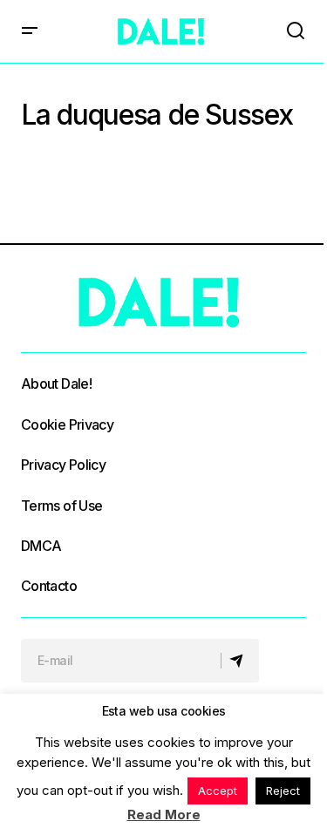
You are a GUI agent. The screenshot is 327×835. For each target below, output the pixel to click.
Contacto (49, 585)
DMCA (41, 545)
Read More (164, 814)
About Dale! (56, 383)
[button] (30, 31)
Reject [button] (283, 791)
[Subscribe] (239, 660)
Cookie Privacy (67, 424)
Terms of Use (61, 505)
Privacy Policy (63, 464)
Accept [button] (217, 791)
